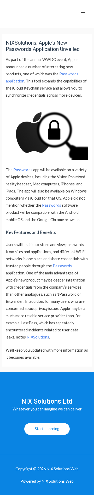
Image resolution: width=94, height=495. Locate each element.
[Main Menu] (83, 14)
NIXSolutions (38, 337)
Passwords (22, 170)
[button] (47, 429)
